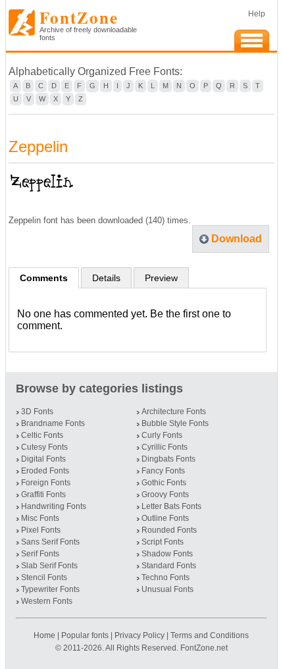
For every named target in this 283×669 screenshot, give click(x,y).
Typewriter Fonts (50, 589)
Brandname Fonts (53, 423)
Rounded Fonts (169, 530)
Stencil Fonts (44, 577)
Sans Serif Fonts (50, 542)
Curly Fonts (162, 435)
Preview (161, 278)
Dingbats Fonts (168, 459)
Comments (44, 278)
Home (45, 635)
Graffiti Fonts (43, 494)
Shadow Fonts (167, 553)
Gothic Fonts (164, 482)
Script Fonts (163, 542)
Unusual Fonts (167, 589)
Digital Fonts (43, 459)
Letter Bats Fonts (171, 506)
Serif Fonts (40, 553)
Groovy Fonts (165, 494)
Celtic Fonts (42, 435)
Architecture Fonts (174, 411)
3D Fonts (37, 411)
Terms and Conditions (209, 635)
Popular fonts (85, 635)
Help (256, 13)
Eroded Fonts (45, 470)
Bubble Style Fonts (175, 423)
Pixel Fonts (41, 530)
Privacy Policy (140, 635)
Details (106, 278)
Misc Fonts (40, 518)
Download (236, 238)
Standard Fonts (169, 565)
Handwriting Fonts (53, 506)
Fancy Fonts (163, 470)
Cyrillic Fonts (165, 447)
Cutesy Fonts (44, 447)
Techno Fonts (166, 577)
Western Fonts (46, 601)
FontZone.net (204, 648)
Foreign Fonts (45, 482)
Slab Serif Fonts (49, 565)
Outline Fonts (165, 518)
